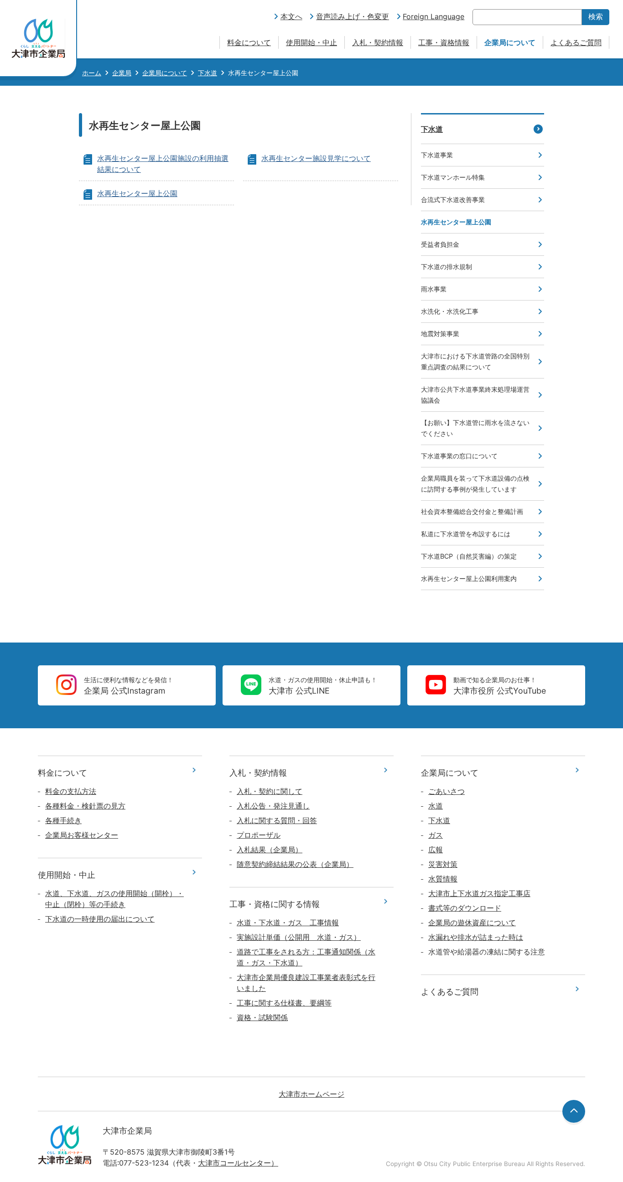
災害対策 (442, 864)
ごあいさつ (446, 791)
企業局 (121, 73)
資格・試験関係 (262, 1017)
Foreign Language (433, 16)
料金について (249, 42)
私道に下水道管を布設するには (465, 534)
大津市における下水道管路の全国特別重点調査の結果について (475, 361)
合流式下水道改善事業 (453, 199)
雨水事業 (433, 289)
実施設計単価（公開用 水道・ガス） (299, 937)
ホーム (91, 73)
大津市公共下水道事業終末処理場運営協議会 (475, 394)
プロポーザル (258, 835)
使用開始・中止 (311, 42)
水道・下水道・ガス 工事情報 (288, 922)
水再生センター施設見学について (316, 158)
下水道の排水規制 (446, 266)
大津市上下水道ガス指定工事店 (479, 893)
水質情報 (442, 878)
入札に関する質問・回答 (277, 820)
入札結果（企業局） (269, 849)
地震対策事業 (440, 333)
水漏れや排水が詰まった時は (475, 937)
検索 (595, 17)
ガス (435, 835)
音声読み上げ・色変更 (352, 16)
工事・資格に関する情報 (274, 904)
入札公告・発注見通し (273, 805)
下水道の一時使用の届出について (100, 918)
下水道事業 (437, 155)
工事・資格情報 (443, 42)
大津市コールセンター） (238, 1162)
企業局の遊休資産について (472, 922)
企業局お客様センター (81, 835)
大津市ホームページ (311, 1094)
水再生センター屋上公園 (137, 193)
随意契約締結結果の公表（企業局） (295, 864)
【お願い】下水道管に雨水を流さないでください (475, 428)
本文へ (291, 16)
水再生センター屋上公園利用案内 (469, 578)
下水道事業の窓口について (459, 456)
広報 (435, 849)
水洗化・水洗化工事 (449, 311)
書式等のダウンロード (464, 907)
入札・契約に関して (269, 791)
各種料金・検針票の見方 (85, 805)
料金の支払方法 (70, 791)
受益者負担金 (440, 244)
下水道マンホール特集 (453, 177)
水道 (435, 805)
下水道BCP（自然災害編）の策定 (469, 556)
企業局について (509, 42)
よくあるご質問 (576, 42)
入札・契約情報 (377, 42)
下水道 (207, 73)
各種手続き (63, 820)
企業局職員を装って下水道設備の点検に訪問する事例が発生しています (475, 483)
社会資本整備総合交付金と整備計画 (472, 511)
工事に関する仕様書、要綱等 (284, 1002)
